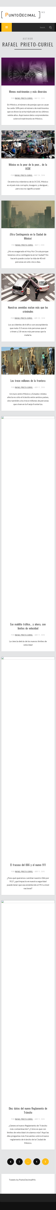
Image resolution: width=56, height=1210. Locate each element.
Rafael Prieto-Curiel (24, 98)
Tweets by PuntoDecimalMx (22, 1179)
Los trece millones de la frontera (27, 381)
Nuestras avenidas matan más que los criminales (28, 309)
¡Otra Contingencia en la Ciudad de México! (28, 236)
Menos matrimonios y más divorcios (28, 92)
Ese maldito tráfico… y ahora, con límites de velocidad (28, 626)
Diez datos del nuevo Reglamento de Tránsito (28, 1110)
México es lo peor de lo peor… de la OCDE (28, 167)
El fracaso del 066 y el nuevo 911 (28, 865)
